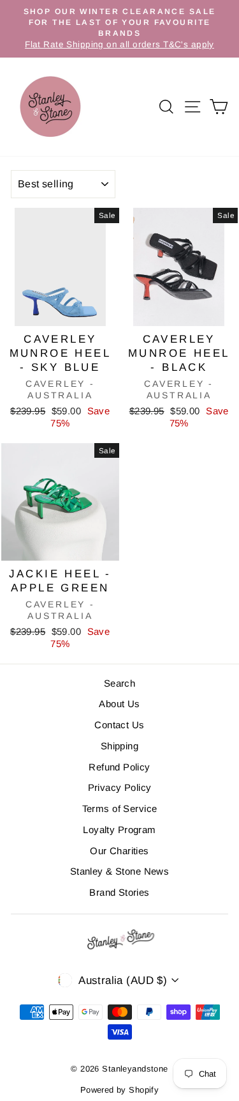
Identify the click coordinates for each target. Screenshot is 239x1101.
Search (120, 683)
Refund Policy (119, 766)
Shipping (119, 745)
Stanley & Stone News (120, 871)
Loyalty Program (119, 829)
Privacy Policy (120, 787)
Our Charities (119, 850)
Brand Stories (119, 892)
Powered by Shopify (119, 1090)
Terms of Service (119, 808)
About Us (119, 703)
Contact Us (119, 724)
